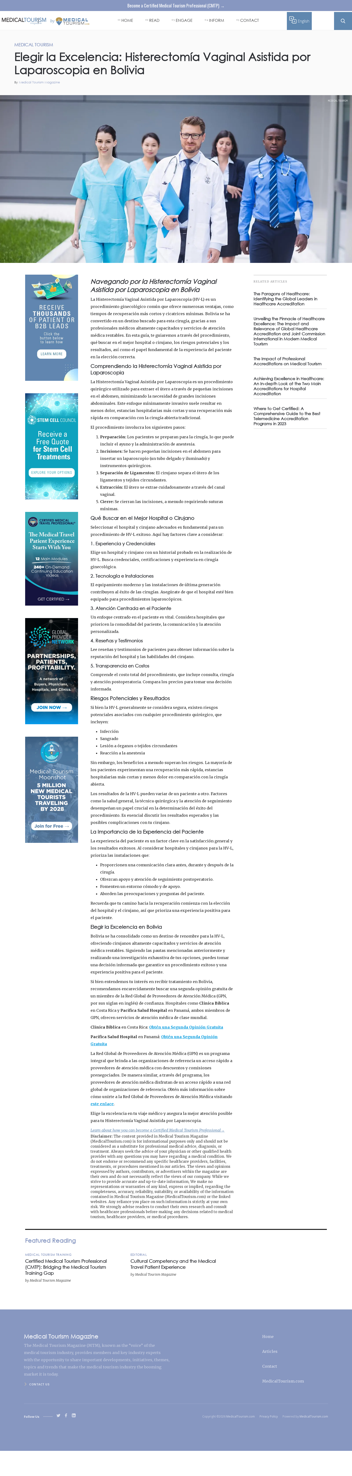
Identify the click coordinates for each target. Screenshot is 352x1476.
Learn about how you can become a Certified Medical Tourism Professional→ (158, 1130)
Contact (269, 1366)
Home (268, 1336)
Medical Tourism (338, 100)
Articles (270, 1351)
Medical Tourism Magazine (39, 82)
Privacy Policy (269, 1416)
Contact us (39, 1384)
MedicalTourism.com (283, 1381)
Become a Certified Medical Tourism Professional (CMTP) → (176, 5)
